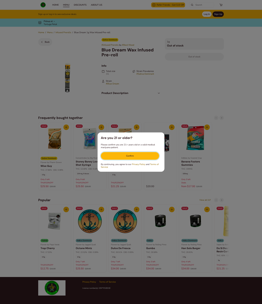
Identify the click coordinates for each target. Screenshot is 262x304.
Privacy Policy (138, 164)
